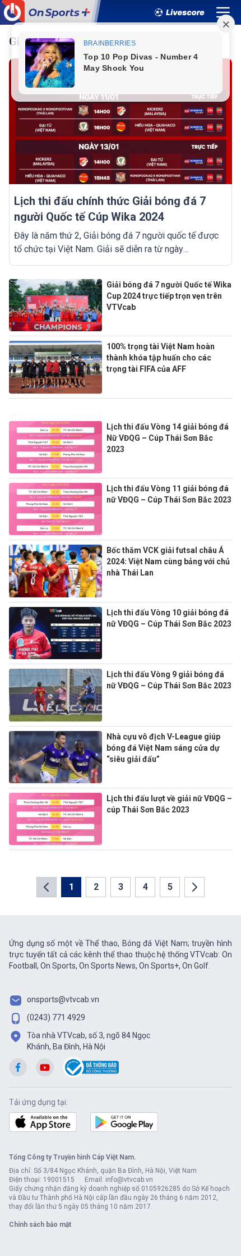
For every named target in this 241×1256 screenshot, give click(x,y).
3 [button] (120, 887)
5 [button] (170, 887)
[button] (46, 887)
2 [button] (96, 887)
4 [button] (145, 887)
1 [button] (71, 887)
